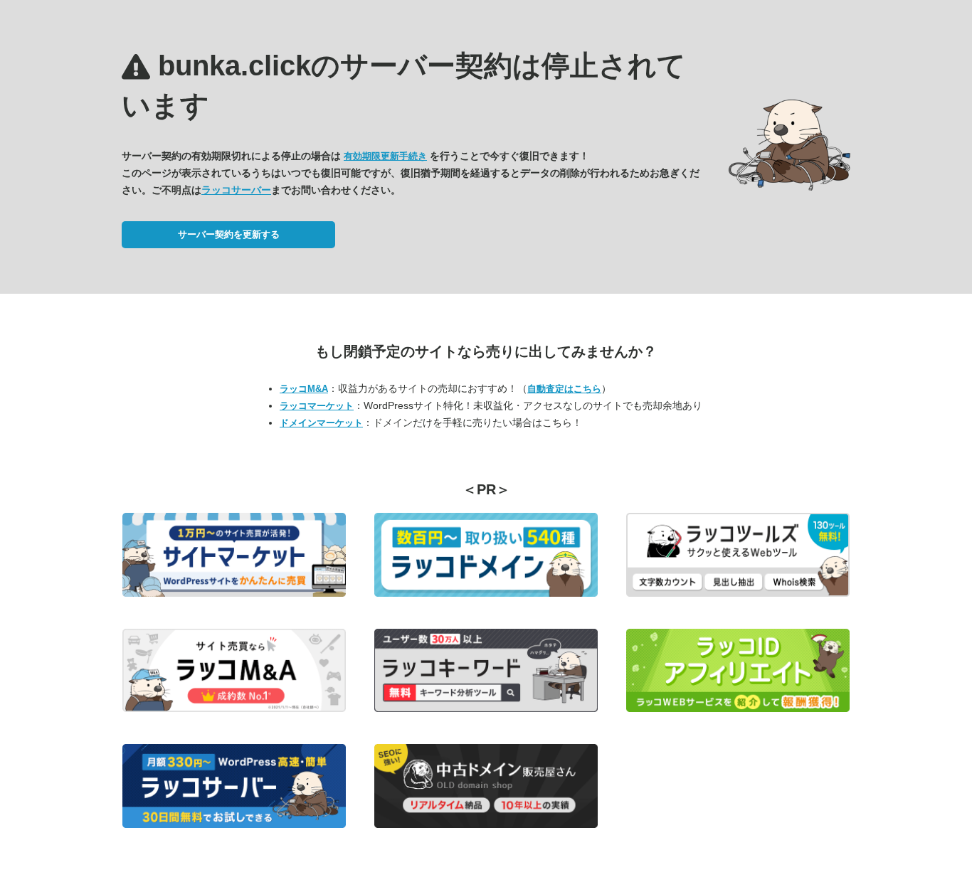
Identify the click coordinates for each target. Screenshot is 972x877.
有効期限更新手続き (385, 156)
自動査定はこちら (564, 388)
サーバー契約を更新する (229, 234)
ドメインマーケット (321, 423)
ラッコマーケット (317, 405)
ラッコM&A (304, 388)
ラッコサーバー (236, 190)
